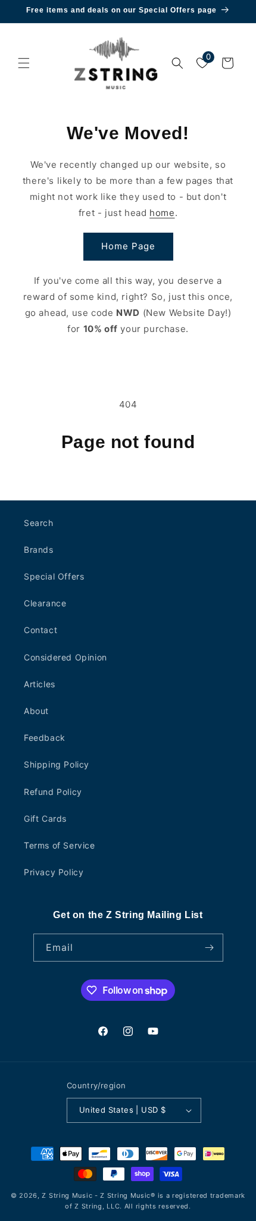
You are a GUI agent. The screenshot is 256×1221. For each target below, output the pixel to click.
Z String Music (67, 1195)
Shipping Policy (56, 764)
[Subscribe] (209, 948)
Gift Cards (45, 818)
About (36, 711)
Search (39, 523)
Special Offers (54, 576)
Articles (39, 684)
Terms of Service (59, 845)
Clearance (45, 603)
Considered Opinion (65, 657)
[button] (24, 63)
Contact (40, 630)
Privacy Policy (53, 872)
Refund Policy (53, 792)
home (161, 212)
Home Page (128, 246)
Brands (39, 549)
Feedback (44, 737)
